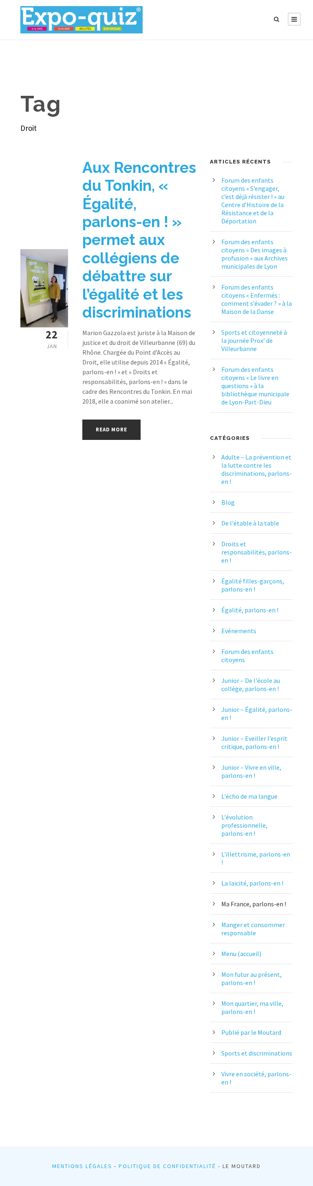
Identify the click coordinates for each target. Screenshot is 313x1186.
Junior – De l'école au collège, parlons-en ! (250, 684)
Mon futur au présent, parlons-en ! (251, 978)
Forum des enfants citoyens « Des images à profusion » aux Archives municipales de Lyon (254, 254)
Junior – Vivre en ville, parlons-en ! (251, 771)
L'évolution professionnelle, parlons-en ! (244, 825)
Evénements (238, 631)
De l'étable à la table (250, 523)
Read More (111, 429)
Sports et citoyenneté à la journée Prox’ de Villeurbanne (254, 340)
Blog (228, 502)
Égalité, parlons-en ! (249, 610)
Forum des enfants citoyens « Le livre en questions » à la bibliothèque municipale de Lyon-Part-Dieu (255, 385)
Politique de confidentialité (167, 1166)
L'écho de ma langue (249, 796)
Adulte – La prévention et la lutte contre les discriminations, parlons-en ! (256, 469)
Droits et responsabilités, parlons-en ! (256, 552)
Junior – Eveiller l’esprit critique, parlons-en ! (254, 742)
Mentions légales (82, 1166)
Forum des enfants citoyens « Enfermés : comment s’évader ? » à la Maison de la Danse (256, 299)
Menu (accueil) (241, 954)
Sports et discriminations (256, 1053)
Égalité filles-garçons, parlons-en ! (252, 585)
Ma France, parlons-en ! (253, 904)
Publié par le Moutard (251, 1032)
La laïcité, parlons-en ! (252, 883)
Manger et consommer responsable (253, 929)
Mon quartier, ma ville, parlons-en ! (252, 1007)
